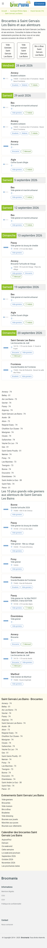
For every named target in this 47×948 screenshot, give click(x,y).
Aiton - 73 (6, 421)
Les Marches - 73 (9, 462)
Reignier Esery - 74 (9, 425)
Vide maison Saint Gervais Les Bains (23, 51)
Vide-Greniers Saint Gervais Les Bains (8, 51)
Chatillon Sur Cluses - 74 (12, 429)
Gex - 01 (5, 447)
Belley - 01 (6, 395)
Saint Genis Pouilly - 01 (11, 451)
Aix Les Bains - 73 (9, 399)
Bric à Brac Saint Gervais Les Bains (39, 50)
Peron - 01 (6, 488)
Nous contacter (7, 924)
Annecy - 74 (7, 392)
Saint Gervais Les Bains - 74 (14, 414)
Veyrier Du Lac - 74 (10, 443)
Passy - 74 (6, 406)
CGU (3, 895)
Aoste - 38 (6, 417)
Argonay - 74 (7, 410)
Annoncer (40, 4)
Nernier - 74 (6, 454)
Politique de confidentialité (11, 904)
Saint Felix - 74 (8, 484)
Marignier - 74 (7, 432)
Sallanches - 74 (8, 440)
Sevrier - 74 (6, 403)
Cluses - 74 (6, 436)
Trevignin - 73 (7, 465)
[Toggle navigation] (2, 3)
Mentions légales (7, 891)
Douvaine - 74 (7, 473)
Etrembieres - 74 (8, 476)
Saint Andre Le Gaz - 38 (12, 480)
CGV (3, 900)
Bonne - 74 (6, 469)
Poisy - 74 (6, 458)
